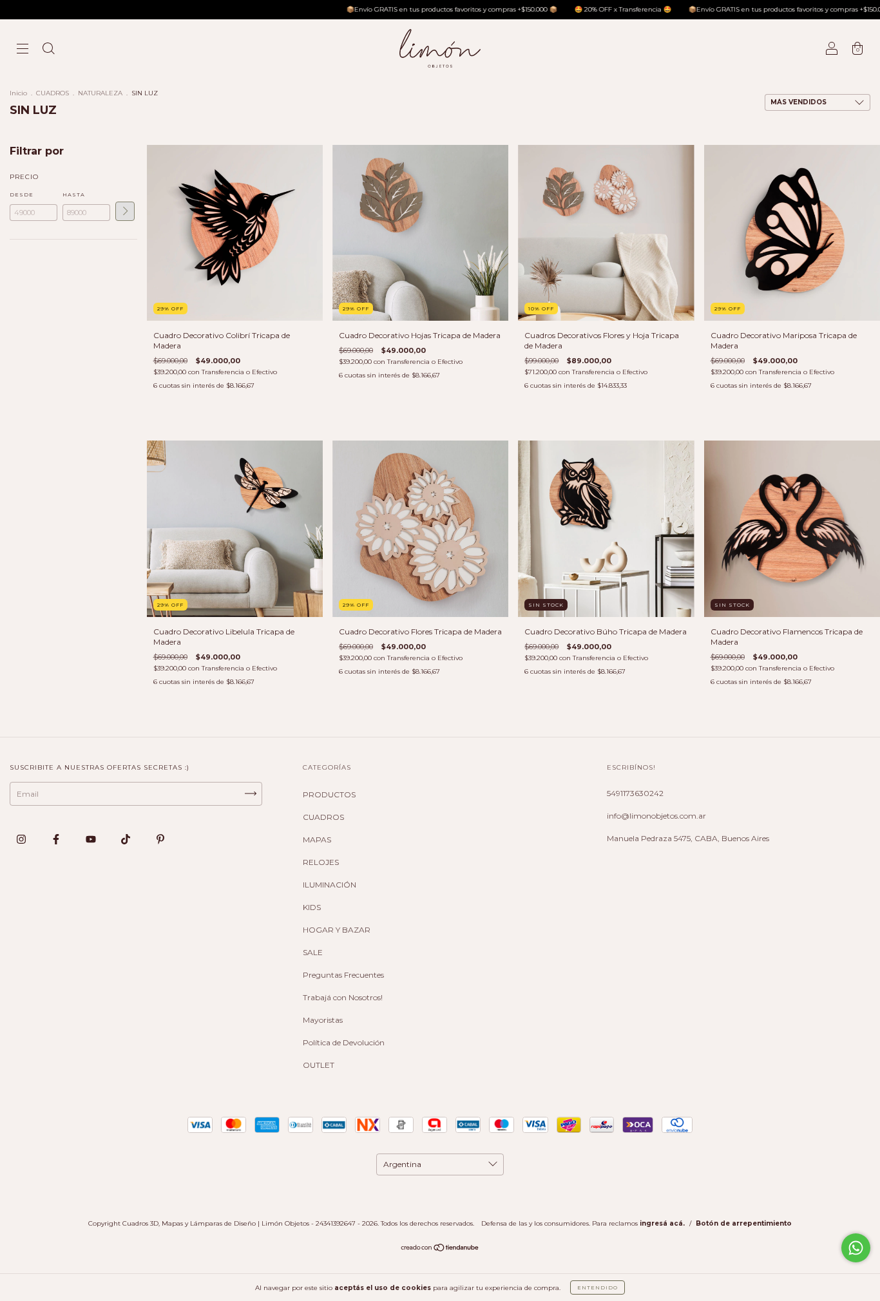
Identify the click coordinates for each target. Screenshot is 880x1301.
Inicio (18, 93)
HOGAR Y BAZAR (336, 930)
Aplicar (125, 211)
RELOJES (321, 862)
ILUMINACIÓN (329, 884)
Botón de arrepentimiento (744, 1223)
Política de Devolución (344, 1042)
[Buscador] (48, 50)
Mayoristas (323, 1020)
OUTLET (318, 1065)
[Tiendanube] (440, 1249)
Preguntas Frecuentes (343, 975)
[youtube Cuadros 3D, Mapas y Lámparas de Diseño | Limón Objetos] (91, 839)
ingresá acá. (662, 1223)
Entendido (597, 1287)
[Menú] (22, 50)
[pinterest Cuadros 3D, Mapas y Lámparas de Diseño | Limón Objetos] (160, 839)
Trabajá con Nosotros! (343, 997)
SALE (313, 952)
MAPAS (317, 839)
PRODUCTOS (329, 794)
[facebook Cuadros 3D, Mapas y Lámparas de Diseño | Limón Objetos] (57, 839)
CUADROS (52, 93)
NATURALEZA (100, 93)
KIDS (312, 907)
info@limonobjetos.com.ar (656, 816)
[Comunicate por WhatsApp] (855, 1247)
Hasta (73, 194)
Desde (21, 194)
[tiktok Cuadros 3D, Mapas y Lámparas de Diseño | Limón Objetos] (126, 839)
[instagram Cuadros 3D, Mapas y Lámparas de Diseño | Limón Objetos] (22, 839)
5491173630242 (635, 793)
